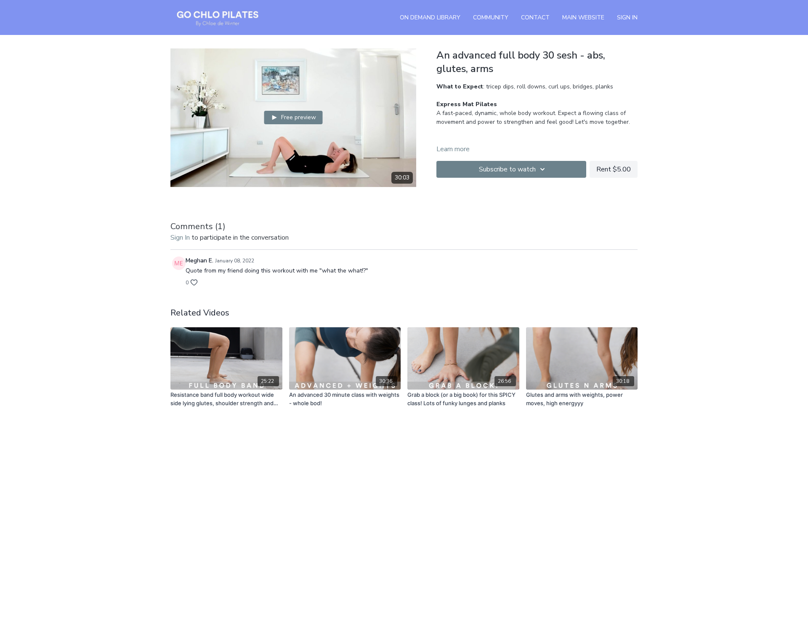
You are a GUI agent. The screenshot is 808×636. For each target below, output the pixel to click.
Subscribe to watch (507, 169)
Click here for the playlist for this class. (508, 140)
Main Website (583, 17)
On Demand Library (430, 17)
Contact (535, 17)
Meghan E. (199, 261)
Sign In (627, 17)
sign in (180, 237)
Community (490, 17)
